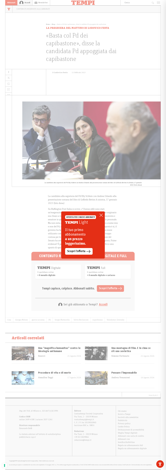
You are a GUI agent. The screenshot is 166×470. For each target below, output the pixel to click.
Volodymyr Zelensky (115, 320)
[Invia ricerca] (152, 2)
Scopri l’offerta (108, 288)
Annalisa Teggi (45, 378)
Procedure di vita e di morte (54, 372)
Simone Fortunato (120, 356)
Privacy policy (124, 423)
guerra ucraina (38, 320)
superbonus (97, 320)
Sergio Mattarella (62, 320)
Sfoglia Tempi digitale (127, 433)
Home (48, 24)
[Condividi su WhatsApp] (8, 84)
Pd (50, 320)
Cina (9, 320)
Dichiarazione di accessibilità (131, 430)
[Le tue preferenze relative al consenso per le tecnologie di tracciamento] (4, 465)
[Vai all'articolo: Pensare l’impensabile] (96, 379)
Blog (53, 24)
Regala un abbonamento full (130, 445)
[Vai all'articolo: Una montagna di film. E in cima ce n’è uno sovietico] (96, 355)
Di (60, 72)
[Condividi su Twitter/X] (8, 78)
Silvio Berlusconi (81, 320)
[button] (8, 94)
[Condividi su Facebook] (8, 72)
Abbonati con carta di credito (131, 436)
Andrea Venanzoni (120, 378)
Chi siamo (122, 411)
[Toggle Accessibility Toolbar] (160, 464)
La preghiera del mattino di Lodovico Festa (77, 28)
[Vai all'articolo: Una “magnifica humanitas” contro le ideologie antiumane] (23, 355)
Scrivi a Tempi (124, 414)
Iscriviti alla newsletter (128, 417)
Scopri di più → (153, 395)
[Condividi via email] (8, 90)
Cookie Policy (124, 427)
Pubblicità (122, 420)
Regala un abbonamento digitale (132, 448)
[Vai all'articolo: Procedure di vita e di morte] (23, 379)
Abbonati (11, 3)
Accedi (103, 304)
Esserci (41, 356)
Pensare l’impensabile (124, 372)
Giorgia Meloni (21, 320)
